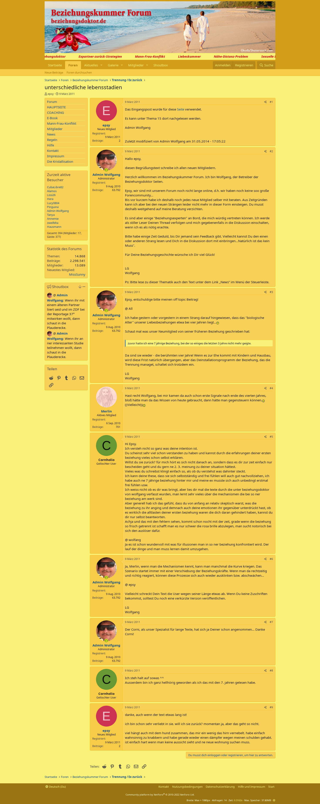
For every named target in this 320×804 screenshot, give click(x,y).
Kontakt (53, 150)
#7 (271, 622)
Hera (50, 199)
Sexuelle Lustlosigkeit (271, 56)
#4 (271, 388)
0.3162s (238, 800)
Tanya (51, 215)
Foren (73, 65)
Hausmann (54, 227)
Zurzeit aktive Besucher (59, 177)
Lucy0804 (53, 203)
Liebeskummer (183, 56)
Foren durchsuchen (79, 72)
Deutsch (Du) (57, 787)
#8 (271, 670)
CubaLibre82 (55, 187)
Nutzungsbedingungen (187, 787)
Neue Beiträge (54, 72)
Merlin (106, 411)
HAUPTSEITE (56, 107)
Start (271, 787)
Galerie (113, 65)
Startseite (55, 65)
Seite (180, 109)
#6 (271, 559)
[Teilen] (265, 102)
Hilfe (50, 145)
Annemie (53, 219)
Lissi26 (51, 195)
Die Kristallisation (60, 161)
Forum (52, 101)
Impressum (55, 156)
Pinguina (53, 207)
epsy (51, 94)
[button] (101, 65)
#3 (271, 292)
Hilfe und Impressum (251, 787)
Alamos (52, 191)
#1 (271, 102)
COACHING (55, 112)
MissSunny (77, 274)
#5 (271, 437)
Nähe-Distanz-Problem (224, 56)
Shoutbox (160, 65)
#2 (271, 151)
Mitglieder (136, 65)
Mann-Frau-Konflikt (144, 56)
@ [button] (54, 295)
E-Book (52, 118)
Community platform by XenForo (160, 794)
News (51, 134)
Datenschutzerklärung (220, 787)
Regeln (52, 139)
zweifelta (52, 223)
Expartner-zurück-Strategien (94, 56)
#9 (271, 707)
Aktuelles (91, 65)
